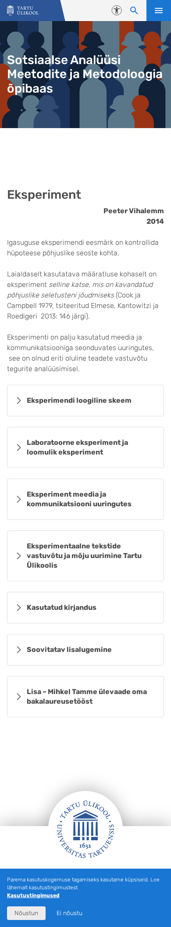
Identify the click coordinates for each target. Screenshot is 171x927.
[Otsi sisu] (134, 10)
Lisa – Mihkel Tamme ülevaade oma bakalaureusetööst (87, 696)
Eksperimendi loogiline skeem (79, 400)
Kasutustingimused (33, 895)
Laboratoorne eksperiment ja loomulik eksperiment (77, 447)
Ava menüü (158, 10)
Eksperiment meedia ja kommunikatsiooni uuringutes (79, 499)
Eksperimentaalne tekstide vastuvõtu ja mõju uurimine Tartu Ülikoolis (84, 555)
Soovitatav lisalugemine (69, 649)
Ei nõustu (69, 913)
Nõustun (26, 913)
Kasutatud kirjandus (61, 607)
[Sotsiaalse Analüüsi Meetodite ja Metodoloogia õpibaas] (23, 10)
